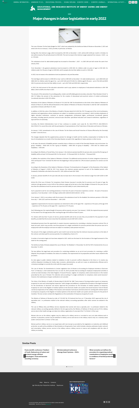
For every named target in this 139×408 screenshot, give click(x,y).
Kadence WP (48, 404)
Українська (60, 385)
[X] (133, 2)
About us (46, 382)
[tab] (66, 366)
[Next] (114, 356)
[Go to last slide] (24, 356)
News (69, 14)
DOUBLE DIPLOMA (70, 2)
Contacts (53, 382)
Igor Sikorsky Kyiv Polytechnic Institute (43, 385)
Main (41, 382)
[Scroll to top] (136, 405)
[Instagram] (136, 2)
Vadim (66, 22)
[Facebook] (130, 2)
